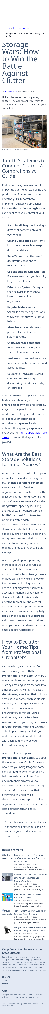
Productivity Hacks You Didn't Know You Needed (28, 896)
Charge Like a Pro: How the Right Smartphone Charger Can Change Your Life (30, 877)
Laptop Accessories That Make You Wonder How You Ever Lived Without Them (30, 858)
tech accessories (20, 28)
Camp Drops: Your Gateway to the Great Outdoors (24, 7)
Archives (6, 984)
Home (8, 28)
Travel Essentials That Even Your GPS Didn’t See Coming (30, 912)
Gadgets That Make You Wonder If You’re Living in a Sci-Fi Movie (30, 929)
